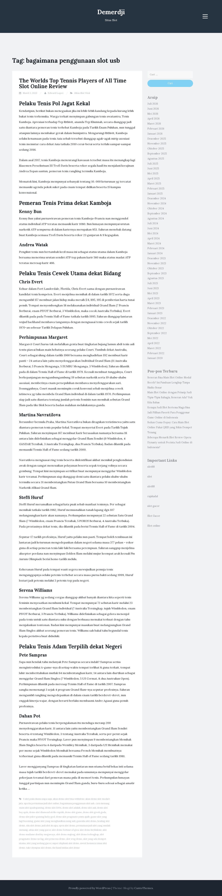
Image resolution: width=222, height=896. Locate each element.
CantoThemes (143, 888)
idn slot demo (33, 825)
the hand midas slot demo (66, 847)
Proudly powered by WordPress (90, 888)
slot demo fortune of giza (65, 829)
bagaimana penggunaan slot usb (77, 803)
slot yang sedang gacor (39, 843)
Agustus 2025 (155, 158)
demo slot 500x (53, 807)
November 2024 (156, 203)
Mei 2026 (152, 113)
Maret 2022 (154, 348)
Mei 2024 (152, 233)
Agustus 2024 (155, 218)
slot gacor (153, 506)
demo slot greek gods (94, 812)
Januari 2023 (154, 313)
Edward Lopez (55, 93)
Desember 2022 (156, 318)
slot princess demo (55, 838)
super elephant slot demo (65, 843)
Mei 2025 (152, 173)
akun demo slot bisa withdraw (68, 798)
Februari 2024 (155, 248)
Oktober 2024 (155, 208)
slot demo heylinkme (91, 829)
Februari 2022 (155, 353)
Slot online (153, 525)
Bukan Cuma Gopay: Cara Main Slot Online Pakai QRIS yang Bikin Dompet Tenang (169, 427)
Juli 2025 (152, 163)
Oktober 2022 (155, 328)
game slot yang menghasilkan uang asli (54, 821)
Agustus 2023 (155, 278)
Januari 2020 (155, 358)
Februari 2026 (155, 128)
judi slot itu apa (50, 825)
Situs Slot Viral (82, 93)
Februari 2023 (155, 308)
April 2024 (153, 238)
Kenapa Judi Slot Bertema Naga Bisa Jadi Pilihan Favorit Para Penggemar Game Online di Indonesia (168, 412)
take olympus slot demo (38, 847)
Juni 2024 (153, 228)
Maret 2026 (154, 123)
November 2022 (156, 323)
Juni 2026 (153, 108)
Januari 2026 (155, 133)
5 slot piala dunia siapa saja (37, 798)
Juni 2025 (153, 168)
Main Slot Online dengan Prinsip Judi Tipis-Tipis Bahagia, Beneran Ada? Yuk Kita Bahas (170, 397)
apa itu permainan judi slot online (41, 803)
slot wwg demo (74, 838)
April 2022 (153, 343)
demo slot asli (88, 807)
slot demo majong (65, 834)
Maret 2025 (154, 183)
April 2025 (153, 178)
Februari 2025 (155, 188)
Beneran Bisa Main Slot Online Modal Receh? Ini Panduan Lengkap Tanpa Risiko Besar (169, 382)
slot (149, 476)
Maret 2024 (154, 243)
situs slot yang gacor (40, 829)
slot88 (151, 466)
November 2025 (156, 143)
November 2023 (156, 263)
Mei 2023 (152, 293)
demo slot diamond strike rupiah (46, 812)
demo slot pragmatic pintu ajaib (73, 816)
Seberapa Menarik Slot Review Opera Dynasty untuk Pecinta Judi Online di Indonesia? (169, 442)
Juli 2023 (152, 283)
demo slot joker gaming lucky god (37, 816)
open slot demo (67, 825)
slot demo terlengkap (87, 834)
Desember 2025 (156, 138)
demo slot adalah (71, 807)
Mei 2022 (152, 338)
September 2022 (157, 333)
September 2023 (156, 273)
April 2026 (153, 118)
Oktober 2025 (155, 148)
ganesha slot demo (86, 821)
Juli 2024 (152, 223)
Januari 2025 (155, 193)
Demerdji (111, 12)
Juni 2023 (153, 288)
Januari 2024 (155, 253)
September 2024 (157, 213)
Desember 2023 (156, 258)
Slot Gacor (153, 515)
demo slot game (73, 812)
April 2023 (153, 298)
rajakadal (152, 496)
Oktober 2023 (155, 268)
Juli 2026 (152, 103)
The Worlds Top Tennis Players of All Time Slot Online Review (72, 83)
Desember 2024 (156, 198)
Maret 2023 (154, 303)
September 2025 (157, 153)
